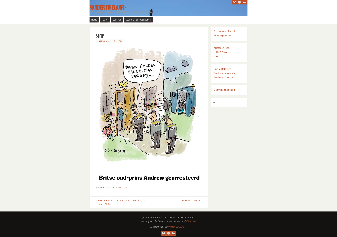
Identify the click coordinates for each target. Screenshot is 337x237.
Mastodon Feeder (222, 47)
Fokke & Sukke (221, 52)
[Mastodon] (239, 2)
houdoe (192, 221)
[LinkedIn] (244, 2)
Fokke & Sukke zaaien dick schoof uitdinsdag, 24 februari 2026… (120, 202)
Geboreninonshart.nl (224, 31)
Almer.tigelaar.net (223, 35)
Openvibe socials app (224, 89)
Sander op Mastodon (224, 73)
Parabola (171, 227)
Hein (216, 56)
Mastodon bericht (192, 200)
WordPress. (182, 227)
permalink (123, 187)
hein (120, 41)
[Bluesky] (234, 2)
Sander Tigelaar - (108, 7)
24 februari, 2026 (106, 41)
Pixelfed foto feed (222, 68)
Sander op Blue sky (223, 77)
